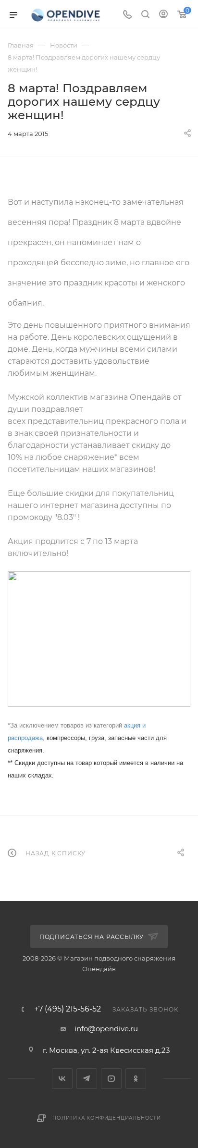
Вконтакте (62, 1078)
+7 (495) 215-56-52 (67, 1009)
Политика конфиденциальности (106, 1118)
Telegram (86, 1078)
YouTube (111, 1078)
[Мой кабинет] (163, 15)
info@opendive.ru (106, 1028)
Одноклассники (135, 1078)
